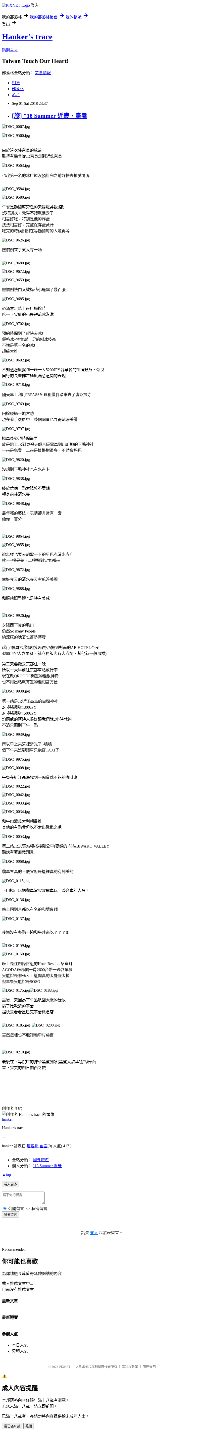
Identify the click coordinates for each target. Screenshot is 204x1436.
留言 (44, 1146)
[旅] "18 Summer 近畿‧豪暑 (49, 116)
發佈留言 (10, 1214)
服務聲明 (149, 1367)
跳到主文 (10, 50)
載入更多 (10, 1184)
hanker (7, 1119)
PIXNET (64, 1367)
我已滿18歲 (12, 1426)
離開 (28, 1426)
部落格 (18, 89)
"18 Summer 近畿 (47, 1166)
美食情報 (43, 73)
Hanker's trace (27, 36)
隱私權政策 (130, 1367)
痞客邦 (33, 1146)
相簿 (16, 83)
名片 (16, 95)
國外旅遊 (41, 1160)
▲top (6, 1174)
